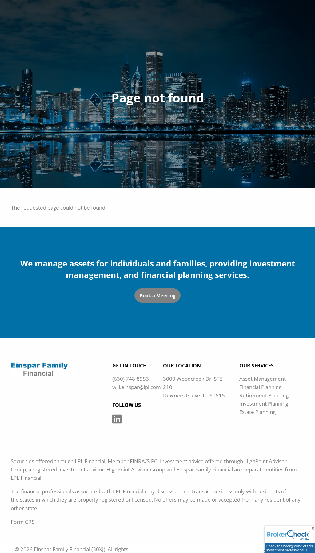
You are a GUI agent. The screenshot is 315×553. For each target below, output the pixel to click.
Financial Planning (260, 387)
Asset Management (262, 378)
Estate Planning (257, 411)
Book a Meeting (157, 295)
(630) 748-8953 (130, 378)
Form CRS (22, 521)
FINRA (137, 461)
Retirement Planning (264, 395)
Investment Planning (263, 403)
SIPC (152, 461)
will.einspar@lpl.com (136, 387)
